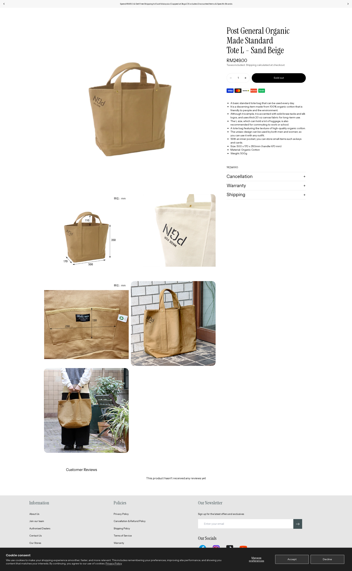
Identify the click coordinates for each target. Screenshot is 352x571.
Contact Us (35, 535)
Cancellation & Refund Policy (130, 521)
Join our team (36, 521)
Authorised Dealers (39, 528)
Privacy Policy (114, 563)
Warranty (236, 185)
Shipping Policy (122, 528)
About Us (34, 513)
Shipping (236, 194)
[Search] (326, 14)
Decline (327, 559)
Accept (291, 559)
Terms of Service (123, 535)
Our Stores (35, 542)
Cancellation (240, 176)
